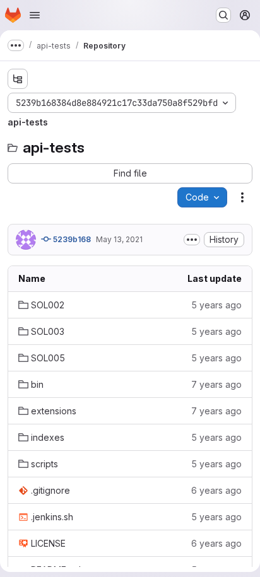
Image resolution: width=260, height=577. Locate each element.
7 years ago (216, 384)
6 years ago (216, 490)
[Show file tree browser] (18, 79)
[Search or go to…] (223, 15)
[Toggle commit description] (192, 239)
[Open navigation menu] (35, 15)
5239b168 (71, 239)
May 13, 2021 (119, 239)
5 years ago (216, 305)
